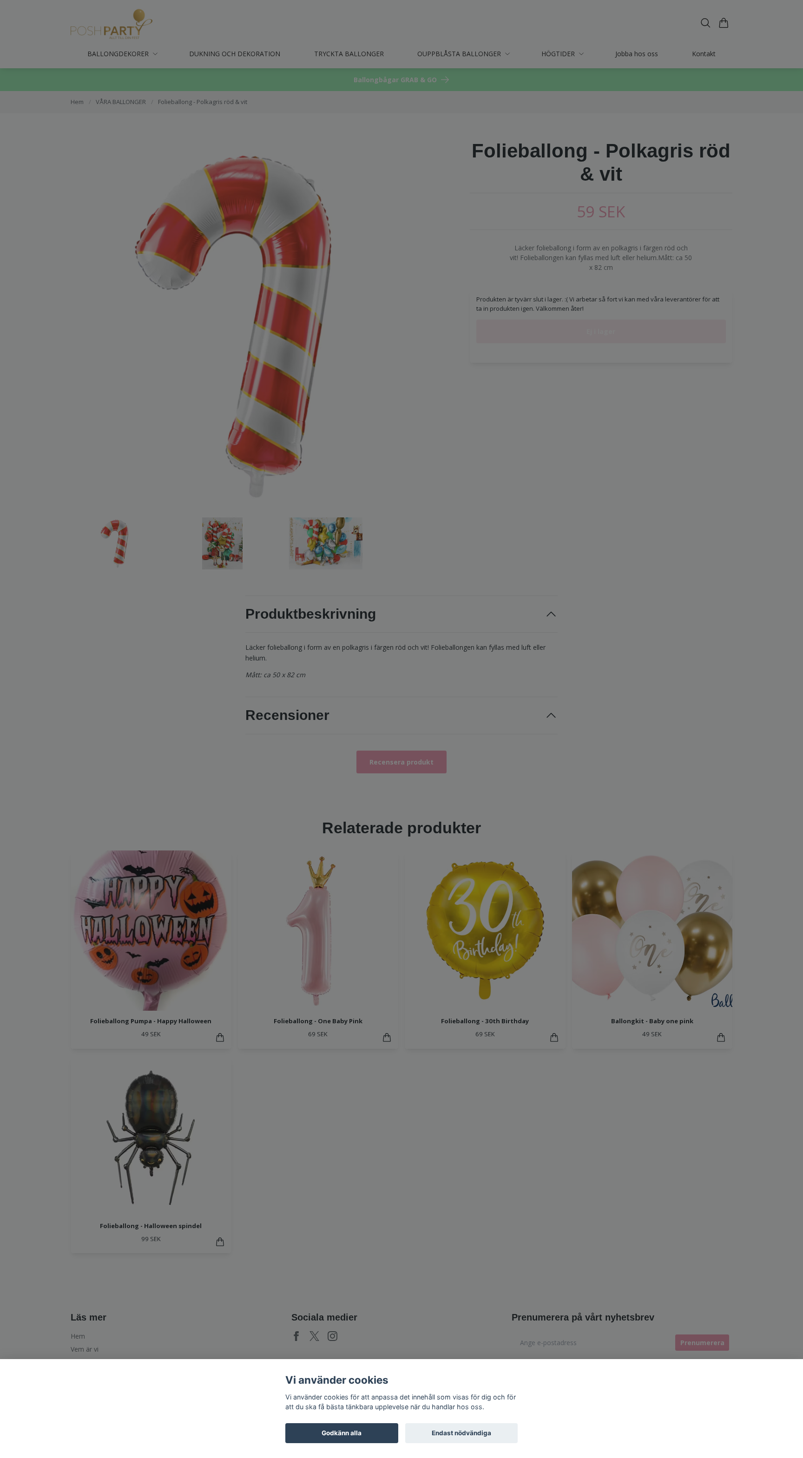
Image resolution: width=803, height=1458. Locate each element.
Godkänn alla (342, 1433)
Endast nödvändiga (461, 1433)
